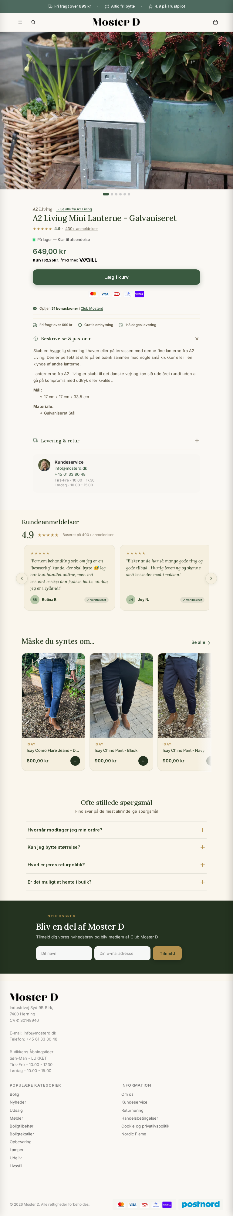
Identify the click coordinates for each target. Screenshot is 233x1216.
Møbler (16, 1118)
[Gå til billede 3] (116, 194)
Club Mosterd (92, 308)
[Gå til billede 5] (124, 194)
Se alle (198, 642)
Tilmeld (167, 953)
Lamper (17, 1149)
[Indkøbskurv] (215, 22)
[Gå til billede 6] (129, 194)
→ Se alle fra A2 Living (74, 209)
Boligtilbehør (21, 1126)
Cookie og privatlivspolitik (145, 1126)
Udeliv (16, 1157)
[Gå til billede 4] (120, 194)
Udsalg (16, 1110)
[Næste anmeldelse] (211, 578)
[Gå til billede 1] (106, 194)
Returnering (132, 1110)
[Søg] (33, 22)
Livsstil (16, 1165)
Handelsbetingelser (139, 1118)
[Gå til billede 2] (112, 194)
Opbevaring (21, 1141)
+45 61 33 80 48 (70, 474)
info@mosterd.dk (71, 468)
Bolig (14, 1094)
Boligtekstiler (22, 1133)
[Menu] (20, 22)
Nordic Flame (133, 1133)
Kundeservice (134, 1102)
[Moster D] (116, 997)
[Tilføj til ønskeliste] (76, 662)
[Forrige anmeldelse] (22, 578)
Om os (127, 1094)
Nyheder (18, 1102)
